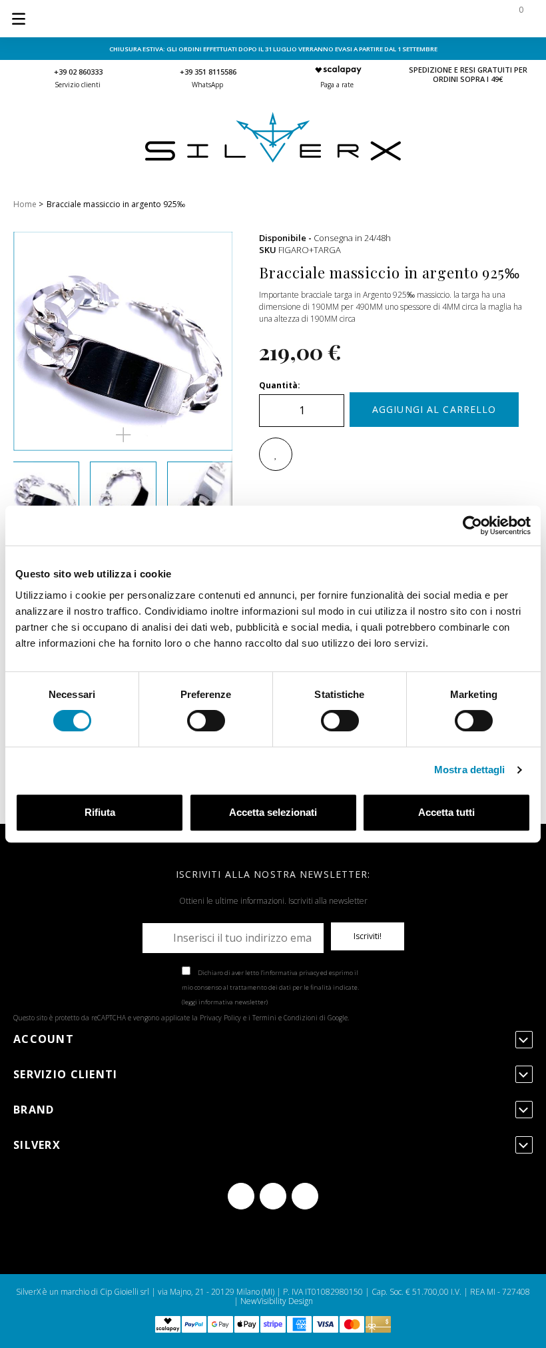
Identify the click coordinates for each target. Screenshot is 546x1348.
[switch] (206, 720)
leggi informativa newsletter (224, 1002)
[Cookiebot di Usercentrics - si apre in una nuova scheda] (472, 525)
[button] (122, 435)
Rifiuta (100, 812)
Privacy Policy (220, 1017)
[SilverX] (273, 159)
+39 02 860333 (78, 72)
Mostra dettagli (469, 769)
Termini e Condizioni (285, 1017)
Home (25, 204)
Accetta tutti (446, 812)
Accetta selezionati (273, 812)
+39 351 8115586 (208, 72)
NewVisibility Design (276, 1301)
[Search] (434, 18)
